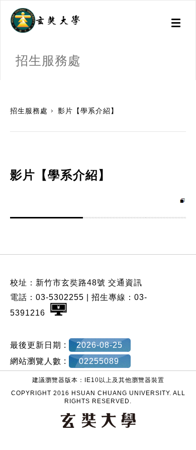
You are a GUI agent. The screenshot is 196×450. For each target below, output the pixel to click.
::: (4, 85)
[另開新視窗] (45, 20)
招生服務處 (29, 111)
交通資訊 (125, 282)
